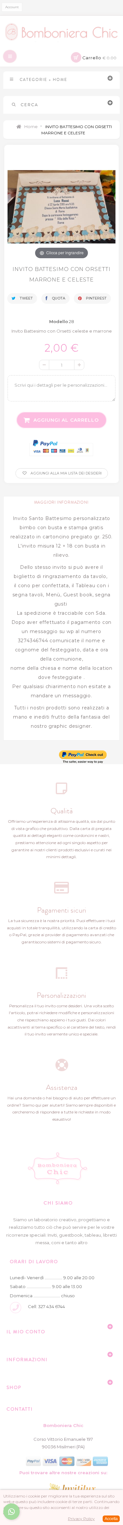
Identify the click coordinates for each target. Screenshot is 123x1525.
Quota (58, 298)
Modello (58, 321)
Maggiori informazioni (61, 502)
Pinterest (96, 298)
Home (30, 126)
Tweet (26, 298)
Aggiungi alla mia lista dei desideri (66, 473)
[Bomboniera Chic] (61, 32)
